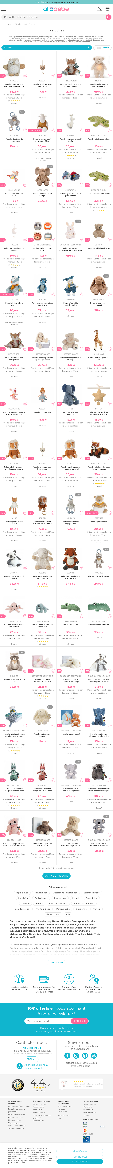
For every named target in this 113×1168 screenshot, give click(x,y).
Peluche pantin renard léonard (14, 523)
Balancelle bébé (92, 893)
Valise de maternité (89, 1112)
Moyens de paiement (15, 1123)
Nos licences (62, 1112)
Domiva (72, 924)
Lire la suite (56, 962)
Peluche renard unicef (70, 734)
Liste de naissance (89, 1104)
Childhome (51, 924)
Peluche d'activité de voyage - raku (14, 140)
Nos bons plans (38, 1107)
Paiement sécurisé (90, 1119)
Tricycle (96, 909)
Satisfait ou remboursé (16, 1128)
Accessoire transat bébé (65, 893)
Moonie (86, 931)
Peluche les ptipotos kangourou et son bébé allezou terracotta (42, 791)
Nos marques (37, 1110)
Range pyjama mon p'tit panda (14, 577)
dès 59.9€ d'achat (19, 988)
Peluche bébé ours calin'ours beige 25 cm (70, 844)
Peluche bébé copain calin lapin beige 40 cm (42, 359)
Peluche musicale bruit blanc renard (70, 577)
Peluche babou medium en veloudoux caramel (14, 468)
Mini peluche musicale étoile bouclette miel (99, 413)
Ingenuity (68, 927)
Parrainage (86, 1115)
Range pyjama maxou (99, 522)
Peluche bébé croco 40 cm (99, 139)
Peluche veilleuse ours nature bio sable (99, 85)
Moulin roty (44, 921)
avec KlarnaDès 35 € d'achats (44, 989)
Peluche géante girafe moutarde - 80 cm (42, 140)
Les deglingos (24, 931)
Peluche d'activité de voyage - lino (70, 523)
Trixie (90, 934)
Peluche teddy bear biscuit (99, 248)
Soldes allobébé (38, 1121)
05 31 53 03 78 (93, 992)
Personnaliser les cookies (17, 1115)
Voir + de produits (56, 875)
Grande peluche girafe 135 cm (98, 359)
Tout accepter (80, 1161)
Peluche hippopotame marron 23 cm (42, 844)
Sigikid (70, 934)
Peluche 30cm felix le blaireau (14, 304)
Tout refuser (80, 1157)
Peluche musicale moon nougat (14, 249)
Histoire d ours (53, 927)
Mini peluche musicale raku (99, 576)
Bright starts (27, 924)
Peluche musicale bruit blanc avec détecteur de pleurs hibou (14, 86)
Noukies (66, 921)
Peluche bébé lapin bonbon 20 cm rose (42, 680)
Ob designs (35, 934)
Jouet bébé (91, 898)
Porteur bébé (63, 909)
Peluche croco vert (70, 625)
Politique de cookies (15, 1117)
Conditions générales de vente (19, 1106)
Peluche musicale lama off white (70, 140)
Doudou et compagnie (22, 927)
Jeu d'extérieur (22, 909)
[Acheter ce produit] (25, 75)
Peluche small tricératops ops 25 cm (42, 304)
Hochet (39, 903)
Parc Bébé (23, 898)
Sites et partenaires (64, 1106)
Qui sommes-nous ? (40, 1104)
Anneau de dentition (83, 903)
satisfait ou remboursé (69, 988)
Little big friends (57, 931)
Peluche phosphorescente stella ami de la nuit (14, 413)
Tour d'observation (58, 903)
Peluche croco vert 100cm (99, 625)
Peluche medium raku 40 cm (14, 680)
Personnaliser (80, 1151)
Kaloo (87, 927)
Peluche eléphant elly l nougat (42, 195)
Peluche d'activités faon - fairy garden (14, 359)
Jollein (79, 927)
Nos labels (61, 1109)
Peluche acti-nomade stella (14, 195)
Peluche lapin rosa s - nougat (42, 735)
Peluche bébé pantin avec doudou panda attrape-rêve (99, 681)
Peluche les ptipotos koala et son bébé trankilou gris (99, 790)
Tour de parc (60, 898)
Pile (68, 914)
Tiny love (80, 934)
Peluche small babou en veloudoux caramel (70, 468)
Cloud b (62, 924)
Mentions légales (39, 1112)
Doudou (25, 903)
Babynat (14, 924)
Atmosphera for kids (83, 921)
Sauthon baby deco (54, 934)
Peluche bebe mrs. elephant (70, 413)
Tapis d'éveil (22, 893)
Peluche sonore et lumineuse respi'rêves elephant (71, 791)
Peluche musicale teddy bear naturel (42, 468)
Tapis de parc (41, 898)
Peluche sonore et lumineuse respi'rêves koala (99, 845)
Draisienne (81, 909)
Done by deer (86, 924)
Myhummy (16, 934)
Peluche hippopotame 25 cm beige (70, 359)
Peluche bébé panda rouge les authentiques (99, 468)
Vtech (25, 937)
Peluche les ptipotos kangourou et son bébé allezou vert (14, 791)
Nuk (25, 934)
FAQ (59, 1118)
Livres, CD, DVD (53, 914)
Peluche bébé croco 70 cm (99, 194)
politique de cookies (16, 1163)
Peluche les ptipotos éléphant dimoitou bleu (99, 735)
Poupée (76, 898)
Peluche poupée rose (42, 412)
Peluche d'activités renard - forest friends (70, 85)
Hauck (40, 927)
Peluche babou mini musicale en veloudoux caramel (42, 524)
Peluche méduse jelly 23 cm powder (14, 626)
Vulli (32, 937)
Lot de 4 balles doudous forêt (42, 249)
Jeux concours (88, 1110)
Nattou (56, 921)
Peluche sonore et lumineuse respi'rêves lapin (70, 249)
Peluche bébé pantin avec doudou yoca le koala (14, 735)
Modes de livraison (14, 1120)
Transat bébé (40, 893)
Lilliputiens (39, 931)
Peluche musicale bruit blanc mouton (42, 577)
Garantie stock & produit (16, 1126)
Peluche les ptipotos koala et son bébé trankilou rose (14, 844)
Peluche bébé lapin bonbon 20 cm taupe (70, 680)
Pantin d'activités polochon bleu (70, 304)
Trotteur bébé (43, 909)
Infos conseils (87, 1107)
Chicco (40, 924)
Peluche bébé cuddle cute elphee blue (42, 626)
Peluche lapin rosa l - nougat (98, 304)
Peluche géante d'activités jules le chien (70, 195)
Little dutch (74, 931)
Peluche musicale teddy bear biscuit (42, 85)
